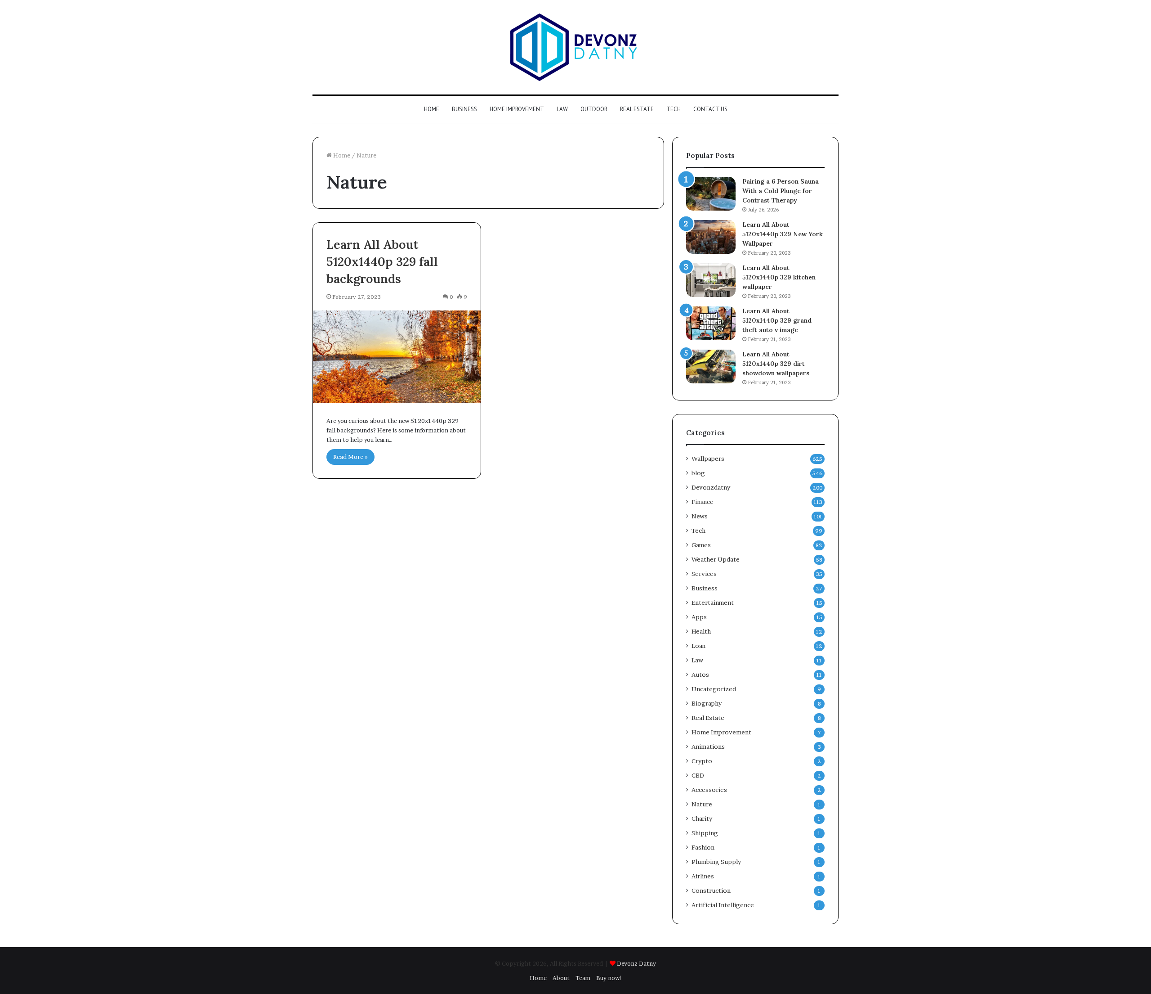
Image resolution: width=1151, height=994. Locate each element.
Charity (701, 818)
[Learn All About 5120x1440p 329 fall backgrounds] (397, 356)
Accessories (709, 789)
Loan (698, 645)
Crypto (701, 761)
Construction (711, 890)
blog (698, 473)
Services (704, 573)
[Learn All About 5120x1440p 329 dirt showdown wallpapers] (711, 366)
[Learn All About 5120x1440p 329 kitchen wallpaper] (711, 280)
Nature (701, 804)
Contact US (710, 109)
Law (562, 109)
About (561, 977)
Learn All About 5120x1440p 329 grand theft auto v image (777, 320)
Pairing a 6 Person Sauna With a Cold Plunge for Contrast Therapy (780, 190)
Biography (706, 703)
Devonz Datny (636, 963)
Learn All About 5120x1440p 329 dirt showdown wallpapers (775, 363)
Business (464, 109)
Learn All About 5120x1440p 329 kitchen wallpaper (779, 277)
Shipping (704, 833)
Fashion (702, 847)
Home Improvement (517, 109)
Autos (700, 674)
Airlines (702, 876)
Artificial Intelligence (722, 905)
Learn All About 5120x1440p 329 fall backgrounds (382, 261)
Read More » (350, 456)
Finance (702, 501)
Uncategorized (713, 689)
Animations (708, 746)
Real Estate (637, 109)
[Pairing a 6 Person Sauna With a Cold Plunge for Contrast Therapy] (711, 194)
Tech (673, 109)
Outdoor (593, 109)
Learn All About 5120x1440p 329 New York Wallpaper (782, 233)
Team (583, 977)
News (699, 516)
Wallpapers (707, 458)
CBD (697, 775)
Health (701, 631)
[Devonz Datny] (575, 47)
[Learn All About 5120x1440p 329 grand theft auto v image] (711, 323)
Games (701, 545)
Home (431, 109)
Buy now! (609, 977)
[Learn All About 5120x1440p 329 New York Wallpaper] (711, 237)
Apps (699, 617)
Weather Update (715, 559)
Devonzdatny (710, 487)
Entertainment (712, 602)
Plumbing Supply (716, 861)
